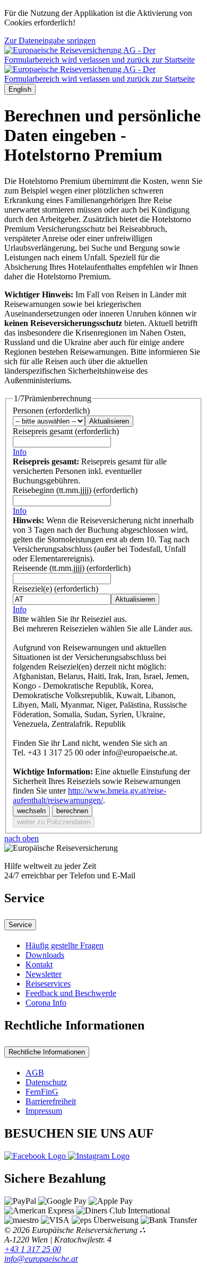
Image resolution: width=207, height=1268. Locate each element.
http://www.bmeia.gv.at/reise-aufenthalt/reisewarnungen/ (89, 795)
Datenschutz (46, 1082)
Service (20, 925)
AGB (34, 1072)
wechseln (31, 811)
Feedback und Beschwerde (70, 993)
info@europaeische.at (40, 1258)
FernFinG (41, 1091)
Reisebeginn (75, 490)
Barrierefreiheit (50, 1101)
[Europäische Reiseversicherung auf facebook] (36, 1155)
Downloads (44, 954)
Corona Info (45, 1002)
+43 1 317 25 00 (32, 1249)
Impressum (43, 1110)
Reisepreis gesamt (66, 431)
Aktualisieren (109, 421)
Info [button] (20, 451)
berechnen (72, 811)
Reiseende (72, 568)
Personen (51, 410)
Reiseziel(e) (55, 588)
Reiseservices (48, 983)
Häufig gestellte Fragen (64, 945)
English (19, 89)
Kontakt (39, 964)
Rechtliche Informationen (46, 1052)
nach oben (21, 838)
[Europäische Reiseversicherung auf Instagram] (99, 1155)
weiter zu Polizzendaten (53, 822)
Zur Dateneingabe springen (50, 40)
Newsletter (43, 974)
